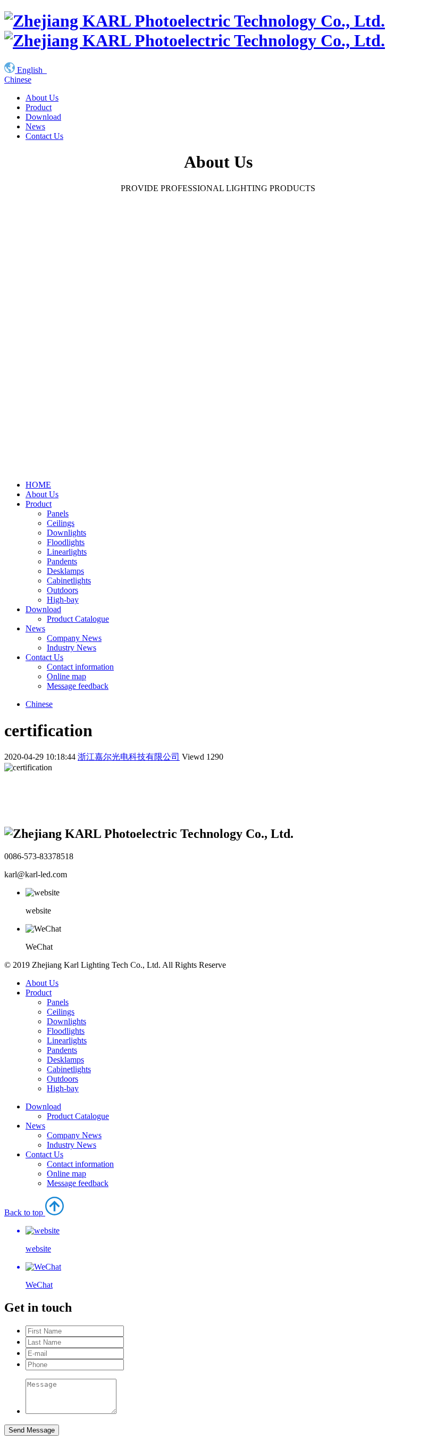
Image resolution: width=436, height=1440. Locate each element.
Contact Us (44, 136)
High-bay (63, 599)
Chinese (17, 79)
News (35, 126)
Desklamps (65, 570)
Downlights (66, 532)
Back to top (28, 1248)
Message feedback (77, 685)
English (31, 70)
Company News (74, 638)
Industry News (71, 647)
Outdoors (62, 590)
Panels (58, 513)
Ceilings (60, 523)
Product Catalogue (78, 618)
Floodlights (66, 542)
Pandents (62, 561)
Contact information (80, 666)
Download (43, 116)
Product (39, 107)
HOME (38, 484)
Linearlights (67, 551)
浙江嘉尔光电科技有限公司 (129, 756)
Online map (66, 676)
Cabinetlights (69, 580)
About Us (42, 97)
